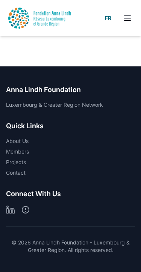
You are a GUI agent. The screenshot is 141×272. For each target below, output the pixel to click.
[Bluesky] (25, 209)
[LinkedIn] (10, 209)
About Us (17, 141)
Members (17, 151)
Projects (16, 162)
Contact (16, 172)
